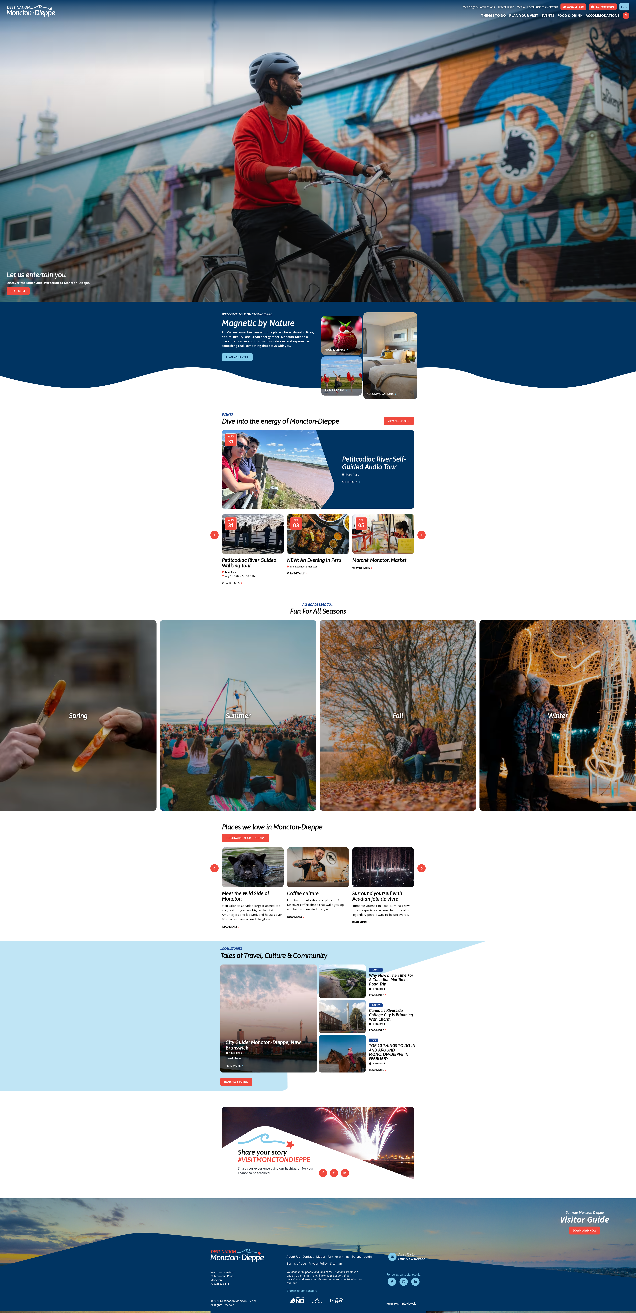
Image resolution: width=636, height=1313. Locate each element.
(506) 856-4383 (220, 1284)
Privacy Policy (318, 1263)
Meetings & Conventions (479, 7)
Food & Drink (569, 15)
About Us (293, 1257)
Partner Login (362, 1257)
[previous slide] (214, 535)
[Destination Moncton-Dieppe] (31, 11)
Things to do (335, 390)
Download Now (584, 1230)
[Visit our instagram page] (334, 1173)
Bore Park (352, 475)
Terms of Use (296, 1263)
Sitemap (336, 1263)
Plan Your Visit (523, 15)
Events (548, 15)
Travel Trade (506, 7)
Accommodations (602, 15)
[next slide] (421, 535)
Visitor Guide (584, 1219)
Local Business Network (542, 7)
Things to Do (493, 15)
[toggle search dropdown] (626, 15)
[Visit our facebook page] (323, 1173)
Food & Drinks (335, 349)
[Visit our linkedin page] (345, 1173)
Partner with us (338, 1257)
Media (521, 7)
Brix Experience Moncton (304, 566)
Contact (308, 1257)
